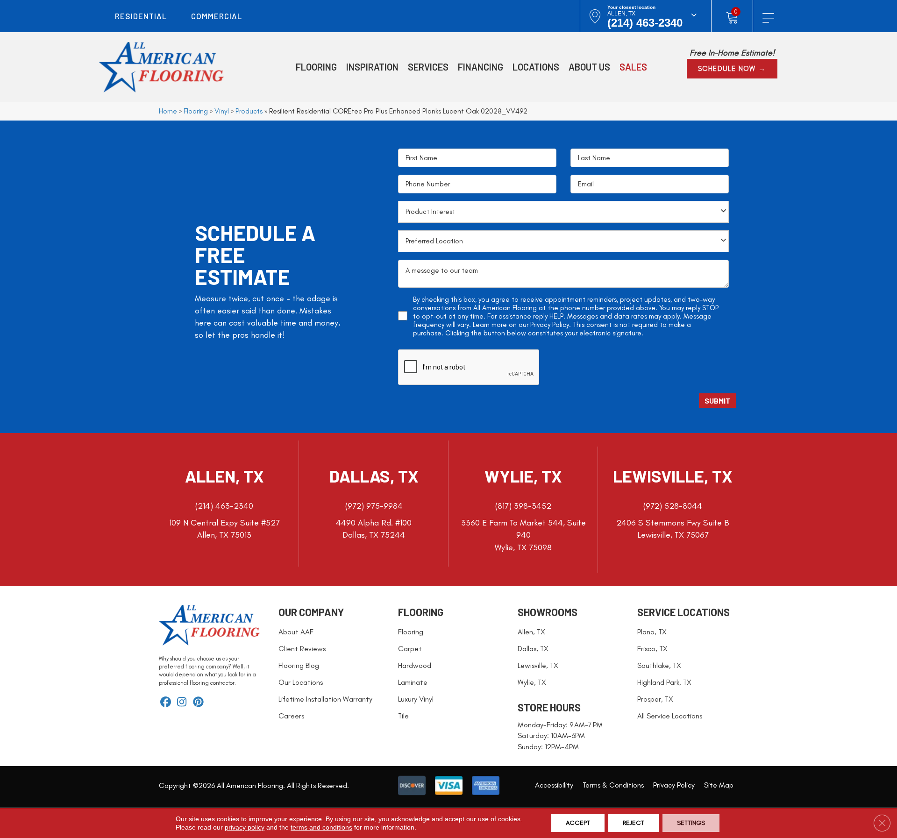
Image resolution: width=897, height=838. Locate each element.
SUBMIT (717, 400)
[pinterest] (198, 702)
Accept (578, 823)
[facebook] (165, 702)
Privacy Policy (549, 324)
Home (168, 111)
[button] (732, 68)
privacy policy (244, 827)
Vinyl (221, 111)
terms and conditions (321, 827)
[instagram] (182, 702)
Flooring (196, 111)
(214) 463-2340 (645, 22)
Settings (691, 823)
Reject (633, 823)
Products (249, 111)
